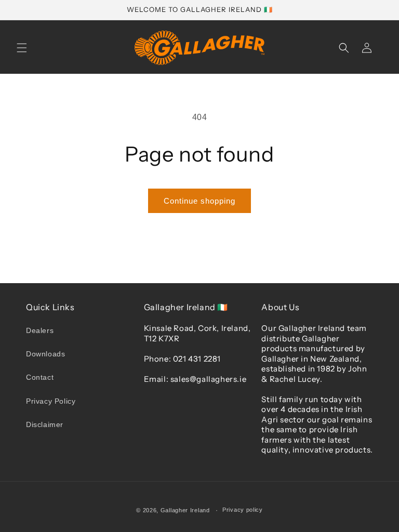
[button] (21, 47)
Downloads (45, 354)
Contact (40, 377)
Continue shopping (199, 200)
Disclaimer (44, 424)
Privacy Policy (50, 401)
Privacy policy (242, 510)
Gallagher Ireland (185, 510)
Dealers (40, 330)
